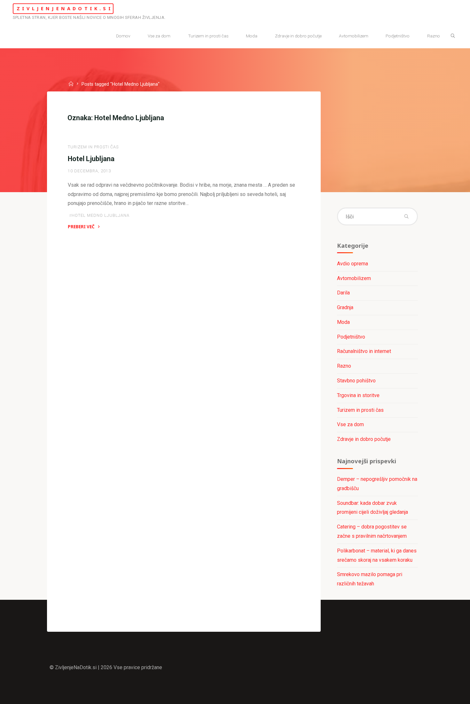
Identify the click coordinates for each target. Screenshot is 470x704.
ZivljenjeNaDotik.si (65, 8)
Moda (343, 322)
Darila (343, 293)
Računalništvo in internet (364, 351)
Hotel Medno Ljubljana (100, 215)
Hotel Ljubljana (91, 159)
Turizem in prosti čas (93, 147)
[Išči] (452, 36)
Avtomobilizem (354, 278)
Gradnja (345, 307)
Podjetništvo (351, 337)
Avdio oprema (352, 264)
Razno (344, 366)
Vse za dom (350, 424)
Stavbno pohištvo (356, 381)
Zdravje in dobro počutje (364, 439)
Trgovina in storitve (358, 395)
